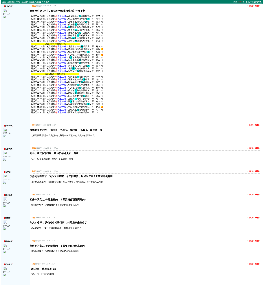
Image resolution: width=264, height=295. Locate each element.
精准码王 (8, 195)
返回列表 (249, 2)
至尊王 (8, 218)
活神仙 (8, 172)
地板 (34, 171)
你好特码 (8, 126)
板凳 (34, 148)
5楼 (33, 218)
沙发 (34, 125)
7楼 (33, 264)
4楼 (33, 194)
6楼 (33, 241)
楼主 (34, 6)
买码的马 (8, 241)
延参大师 (8, 149)
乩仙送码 (8, 6)
